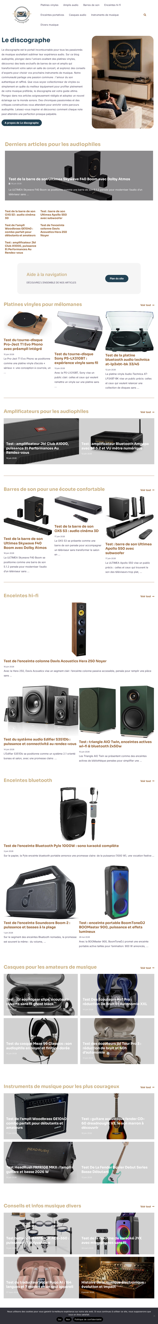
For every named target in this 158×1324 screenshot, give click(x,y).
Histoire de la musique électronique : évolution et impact (113, 1284)
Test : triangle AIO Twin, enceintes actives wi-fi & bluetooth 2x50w (115, 744)
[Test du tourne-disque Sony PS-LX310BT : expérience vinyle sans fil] (78, 330)
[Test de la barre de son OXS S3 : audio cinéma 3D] (78, 509)
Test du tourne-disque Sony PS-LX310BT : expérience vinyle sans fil (76, 358)
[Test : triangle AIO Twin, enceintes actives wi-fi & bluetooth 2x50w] (116, 711)
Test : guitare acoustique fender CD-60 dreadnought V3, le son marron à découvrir (113, 1123)
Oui (59, 1319)
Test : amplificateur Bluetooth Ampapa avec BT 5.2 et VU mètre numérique (115, 446)
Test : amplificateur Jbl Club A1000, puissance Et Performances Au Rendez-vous (20, 247)
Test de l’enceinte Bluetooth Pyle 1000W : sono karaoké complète (61, 846)
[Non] (154, 1315)
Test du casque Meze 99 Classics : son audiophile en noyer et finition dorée (39, 1046)
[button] (145, 15)
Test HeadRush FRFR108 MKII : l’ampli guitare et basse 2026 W (38, 1169)
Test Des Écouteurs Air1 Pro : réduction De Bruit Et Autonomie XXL (115, 1001)
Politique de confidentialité (88, 1319)
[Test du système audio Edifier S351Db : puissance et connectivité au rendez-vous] (41, 710)
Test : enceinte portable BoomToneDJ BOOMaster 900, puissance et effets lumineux (112, 927)
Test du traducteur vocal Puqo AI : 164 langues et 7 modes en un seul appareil (39, 1284)
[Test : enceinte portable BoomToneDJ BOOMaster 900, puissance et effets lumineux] (116, 892)
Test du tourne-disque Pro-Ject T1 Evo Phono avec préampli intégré (23, 344)
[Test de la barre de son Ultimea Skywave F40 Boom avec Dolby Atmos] (28, 515)
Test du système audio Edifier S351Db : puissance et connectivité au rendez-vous (40, 741)
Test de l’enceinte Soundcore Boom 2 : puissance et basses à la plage (37, 925)
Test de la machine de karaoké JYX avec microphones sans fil (111, 1240)
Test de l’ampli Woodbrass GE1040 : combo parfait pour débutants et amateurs (20, 230)
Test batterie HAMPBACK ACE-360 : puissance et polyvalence (37, 1240)
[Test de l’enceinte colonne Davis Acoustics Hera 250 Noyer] (79, 629)
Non (68, 1319)
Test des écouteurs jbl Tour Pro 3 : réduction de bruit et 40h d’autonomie (112, 1048)
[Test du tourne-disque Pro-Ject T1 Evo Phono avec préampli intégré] (28, 323)
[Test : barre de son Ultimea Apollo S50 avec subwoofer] (129, 518)
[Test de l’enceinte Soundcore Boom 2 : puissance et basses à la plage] (41, 892)
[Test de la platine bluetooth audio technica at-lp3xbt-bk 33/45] (129, 331)
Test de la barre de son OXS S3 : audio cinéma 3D (20, 215)
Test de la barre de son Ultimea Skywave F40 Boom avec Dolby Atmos (69, 179)
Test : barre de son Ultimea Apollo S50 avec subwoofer (53, 215)
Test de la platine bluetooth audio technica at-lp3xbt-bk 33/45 (127, 359)
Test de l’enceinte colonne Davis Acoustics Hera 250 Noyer (53, 230)
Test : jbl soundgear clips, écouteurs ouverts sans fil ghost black (37, 1001)
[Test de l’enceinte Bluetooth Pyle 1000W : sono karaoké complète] (79, 813)
